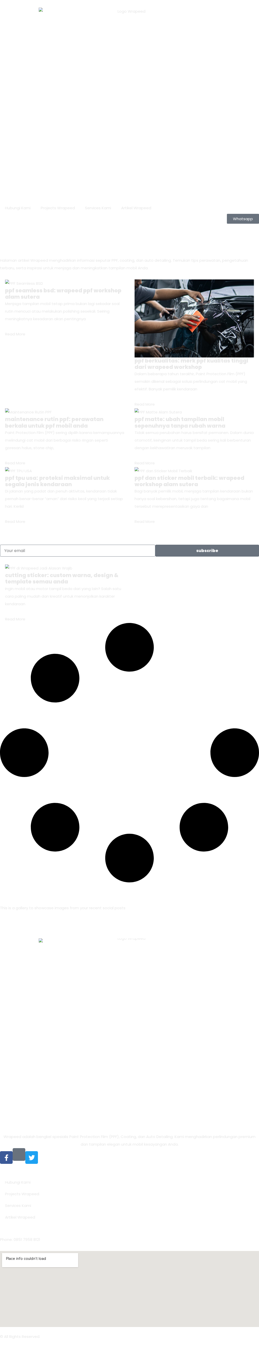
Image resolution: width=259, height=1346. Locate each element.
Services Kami (98, 208)
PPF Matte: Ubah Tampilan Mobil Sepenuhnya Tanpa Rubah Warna (180, 422)
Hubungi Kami (18, 208)
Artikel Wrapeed (136, 208)
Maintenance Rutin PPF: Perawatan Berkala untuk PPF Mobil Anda (54, 422)
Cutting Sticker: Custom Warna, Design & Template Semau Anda (61, 578)
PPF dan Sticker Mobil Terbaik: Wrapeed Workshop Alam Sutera (189, 481)
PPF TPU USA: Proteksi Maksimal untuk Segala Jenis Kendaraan (57, 481)
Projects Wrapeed (58, 208)
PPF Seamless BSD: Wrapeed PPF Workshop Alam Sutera (63, 293)
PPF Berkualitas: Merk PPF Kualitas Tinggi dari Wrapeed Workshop (191, 364)
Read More (15, 334)
